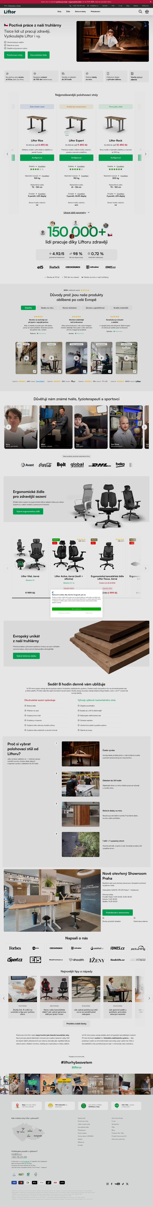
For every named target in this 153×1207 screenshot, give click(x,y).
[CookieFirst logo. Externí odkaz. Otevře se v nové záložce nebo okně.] (53, 593)
